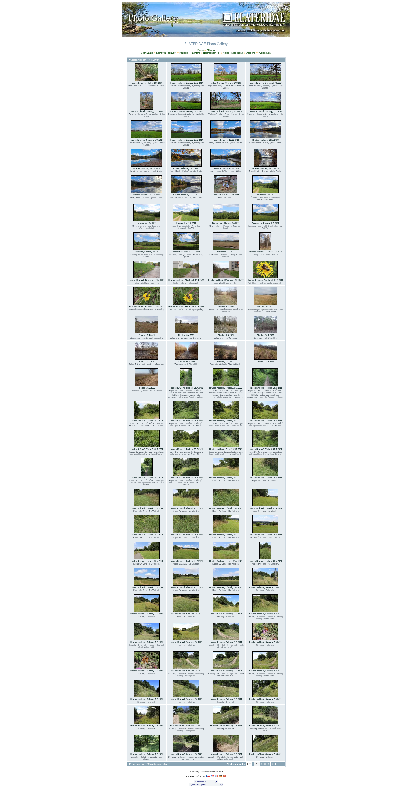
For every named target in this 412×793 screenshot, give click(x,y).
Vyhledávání (264, 52)
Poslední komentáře (189, 52)
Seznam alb (147, 52)
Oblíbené (250, 52)
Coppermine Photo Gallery (211, 772)
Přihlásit (211, 50)
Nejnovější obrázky (166, 52)
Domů (200, 50)
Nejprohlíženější (211, 52)
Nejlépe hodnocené (233, 52)
